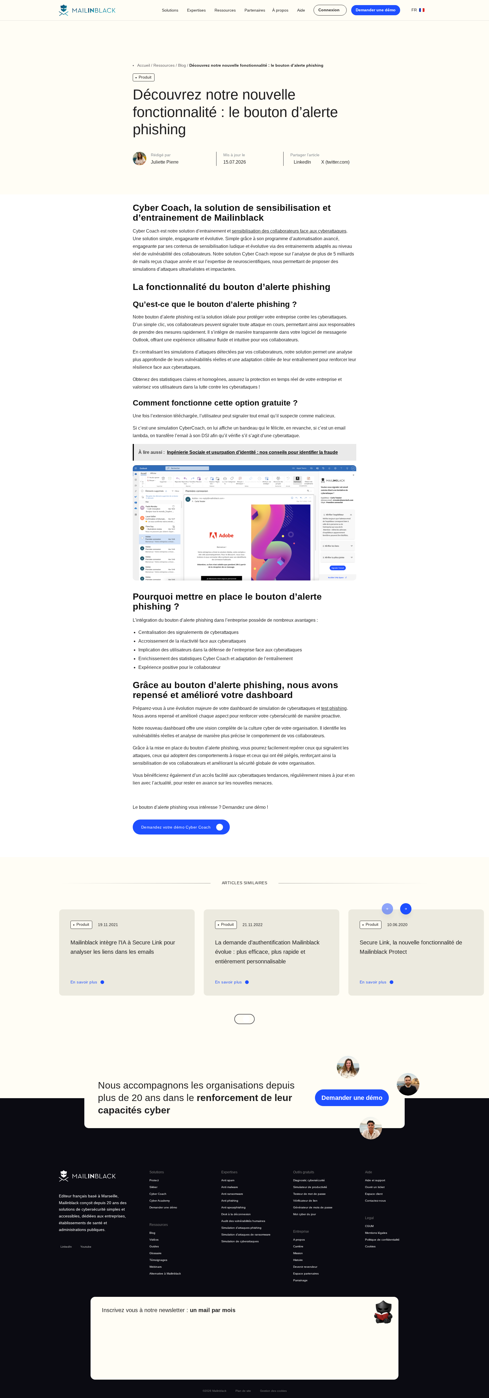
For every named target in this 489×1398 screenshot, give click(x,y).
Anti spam (227, 1180)
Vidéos (153, 1239)
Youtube (85, 1246)
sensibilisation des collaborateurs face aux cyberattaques (289, 231)
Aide (301, 10)
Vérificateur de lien (305, 1200)
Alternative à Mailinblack (165, 1273)
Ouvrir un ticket (375, 1187)
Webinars (155, 1266)
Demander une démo (376, 10)
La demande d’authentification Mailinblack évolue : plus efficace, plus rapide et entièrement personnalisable (267, 952)
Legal (369, 1218)
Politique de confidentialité (382, 1239)
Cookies (370, 1246)
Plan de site (243, 1390)
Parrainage (300, 1280)
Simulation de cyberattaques (240, 1241)
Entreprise (301, 1232)
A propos (299, 1239)
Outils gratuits (303, 1172)
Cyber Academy (159, 1200)
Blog (182, 65)
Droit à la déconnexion (236, 1214)
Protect (154, 1180)
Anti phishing (229, 1200)
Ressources (225, 10)
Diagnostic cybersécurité (309, 1180)
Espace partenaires (306, 1273)
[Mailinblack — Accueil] (87, 10)
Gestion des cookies (273, 1390)
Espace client (374, 1193)
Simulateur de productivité (310, 1187)
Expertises (196, 10)
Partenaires (254, 10)
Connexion (329, 10)
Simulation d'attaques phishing (241, 1227)
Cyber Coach (157, 1193)
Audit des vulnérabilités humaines (243, 1221)
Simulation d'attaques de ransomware (246, 1234)
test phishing (334, 708)
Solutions (170, 10)
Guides (154, 1246)
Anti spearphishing (233, 1207)
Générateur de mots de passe (313, 1207)
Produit (145, 77)
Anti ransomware (232, 1193)
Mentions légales (376, 1232)
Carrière (298, 1246)
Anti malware (229, 1187)
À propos (280, 10)
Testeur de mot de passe (309, 1193)
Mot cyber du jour (304, 1214)
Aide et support (375, 1180)
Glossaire (155, 1253)
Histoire (298, 1260)
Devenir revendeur (305, 1266)
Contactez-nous (375, 1200)
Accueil (143, 65)
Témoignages (158, 1260)
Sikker (153, 1187)
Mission (298, 1253)
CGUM (369, 1226)
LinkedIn (66, 1246)
